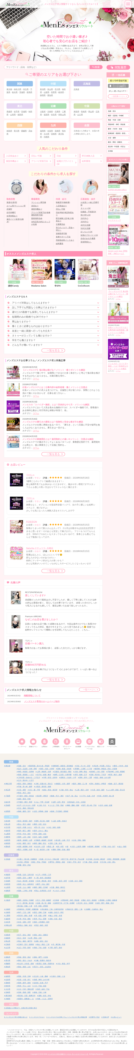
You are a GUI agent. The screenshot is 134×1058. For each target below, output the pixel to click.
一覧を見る (53, 350)
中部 (11, 817)
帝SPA (34, 286)
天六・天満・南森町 (44, 900)
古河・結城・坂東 (106, 805)
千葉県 (7, 796)
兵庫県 (57, 111)
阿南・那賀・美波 (24, 957)
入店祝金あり (12, 156)
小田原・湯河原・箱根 (43, 786)
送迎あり (35, 206)
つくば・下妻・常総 (56, 805)
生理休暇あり (12, 216)
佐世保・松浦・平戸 (41, 983)
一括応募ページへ (118, 96)
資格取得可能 (61, 233)
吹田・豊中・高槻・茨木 (105, 903)
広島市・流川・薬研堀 (26, 944)
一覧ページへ (89, 690)
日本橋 (110, 151)
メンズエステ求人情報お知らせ (16, 1017)
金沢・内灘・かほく (25, 827)
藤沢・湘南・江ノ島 (80, 783)
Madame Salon (15, 286)
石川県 (57, 89)
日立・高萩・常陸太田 (26, 808)
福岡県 (43, 131)
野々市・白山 (40, 827)
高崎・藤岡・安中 (24, 811)
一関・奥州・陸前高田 (43, 878)
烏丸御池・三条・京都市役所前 (53, 909)
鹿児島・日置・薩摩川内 (26, 995)
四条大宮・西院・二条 (74, 909)
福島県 (20, 114)
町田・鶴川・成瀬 (115, 774)
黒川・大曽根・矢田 (25, 849)
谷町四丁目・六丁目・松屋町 (64, 903)
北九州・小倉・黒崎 (41, 976)
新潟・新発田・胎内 (25, 821)
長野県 (54, 92)
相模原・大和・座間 (63, 783)
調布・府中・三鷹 (85, 777)
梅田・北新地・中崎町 (116, 115)
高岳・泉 (51, 846)
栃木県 (15, 92)
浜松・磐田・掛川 (24, 843)
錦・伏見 (60, 846)
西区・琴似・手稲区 (39, 862)
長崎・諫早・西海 (24, 983)
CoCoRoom (60, 286)
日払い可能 (36, 156)
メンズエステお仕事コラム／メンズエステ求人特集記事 (67, 1017)
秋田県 (7, 884)
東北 (11, 871)
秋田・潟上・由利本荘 (26, 884)
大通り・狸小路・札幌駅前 (27, 859)
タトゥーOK (86, 208)
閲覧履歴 (120, 67)
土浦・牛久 (42, 805)
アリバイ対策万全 (39, 161)
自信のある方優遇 (88, 238)
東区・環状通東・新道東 (116, 859)
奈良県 (54, 114)
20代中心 (84, 218)
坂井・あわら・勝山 (41, 830)
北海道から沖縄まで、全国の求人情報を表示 (21, 1008)
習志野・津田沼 (42, 796)
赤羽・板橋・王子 (81, 774)
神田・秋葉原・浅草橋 (26, 771)
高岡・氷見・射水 (40, 824)
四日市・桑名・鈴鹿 (25, 915)
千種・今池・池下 (109, 846)
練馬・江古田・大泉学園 (62, 774)
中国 (11, 931)
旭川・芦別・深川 (74, 862)
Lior (80, 286)
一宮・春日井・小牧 (42, 849)
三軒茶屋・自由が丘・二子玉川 (29, 777)
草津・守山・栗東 (40, 919)
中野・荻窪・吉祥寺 (50, 777)
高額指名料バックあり (65, 240)
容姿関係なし (86, 242)
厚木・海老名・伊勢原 (98, 783)
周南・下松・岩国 (40, 947)
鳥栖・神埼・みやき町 (41, 979)
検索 (97, 67)
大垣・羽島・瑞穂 (79, 840)
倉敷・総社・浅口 (41, 941)
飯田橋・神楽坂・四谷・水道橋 (106, 769)
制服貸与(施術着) (63, 202)
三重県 (7, 915)
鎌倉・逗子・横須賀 (116, 783)
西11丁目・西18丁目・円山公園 (73, 859)
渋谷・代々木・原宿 (83, 766)
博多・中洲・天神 (114, 120)
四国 (11, 953)
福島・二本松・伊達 (25, 890)
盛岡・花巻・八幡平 (25, 878)
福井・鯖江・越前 (24, 830)
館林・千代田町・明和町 (59, 811)
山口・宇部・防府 (24, 947)
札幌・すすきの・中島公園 (49, 859)
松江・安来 (22, 938)
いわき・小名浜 (59, 890)
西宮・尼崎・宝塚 (40, 912)
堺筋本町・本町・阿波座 (116, 124)
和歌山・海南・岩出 (25, 925)
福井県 (7, 830)
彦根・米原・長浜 (55, 919)
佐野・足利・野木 (59, 802)
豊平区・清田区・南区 (57, 862)
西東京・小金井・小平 (68, 777)
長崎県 (57, 131)
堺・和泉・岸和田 (41, 906)
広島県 (7, 944)
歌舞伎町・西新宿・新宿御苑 (118, 133)
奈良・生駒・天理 (24, 922)
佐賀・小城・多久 (24, 979)
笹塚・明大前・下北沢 (98, 774)
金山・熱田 (122, 846)
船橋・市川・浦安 (57, 796)
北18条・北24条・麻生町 (96, 859)
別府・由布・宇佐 (43, 989)
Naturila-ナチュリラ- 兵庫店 (39, 548)
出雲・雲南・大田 (35, 938)
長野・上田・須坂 (24, 837)
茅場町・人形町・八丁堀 (83, 769)
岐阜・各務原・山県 (25, 840)
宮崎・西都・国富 (24, 992)
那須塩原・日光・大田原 (77, 802)
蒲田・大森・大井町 (47, 769)
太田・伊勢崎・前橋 (41, 811)
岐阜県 (61, 92)
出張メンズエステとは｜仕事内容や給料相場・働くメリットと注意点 (118, 330)
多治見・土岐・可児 (63, 840)
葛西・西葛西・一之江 (26, 774)
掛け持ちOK (86, 215)
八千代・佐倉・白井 (88, 796)
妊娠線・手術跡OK (88, 212)
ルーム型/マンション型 (16, 206)
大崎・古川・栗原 (76, 881)
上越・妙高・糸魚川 (60, 821)
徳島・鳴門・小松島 (41, 957)
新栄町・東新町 (94, 846)
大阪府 (43, 111)
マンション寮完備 (38, 202)
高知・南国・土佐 (24, 967)
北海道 (76, 89)
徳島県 (9, 131)
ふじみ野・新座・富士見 (116, 790)
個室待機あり (12, 161)
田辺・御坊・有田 (41, 925)
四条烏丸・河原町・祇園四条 (28, 909)
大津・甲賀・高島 (24, 919)
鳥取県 (76, 111)
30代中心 (84, 222)
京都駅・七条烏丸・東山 (94, 909)
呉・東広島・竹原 (59, 944)
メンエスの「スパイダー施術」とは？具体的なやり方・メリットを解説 (118, 366)
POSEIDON (31, 522)
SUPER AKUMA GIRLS (117, 190)
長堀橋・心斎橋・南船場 (108, 900)
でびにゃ (30, 475)
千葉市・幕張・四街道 (26, 796)
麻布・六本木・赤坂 (115, 129)
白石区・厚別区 (23, 862)
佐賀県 (50, 131)
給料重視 (86, 161)
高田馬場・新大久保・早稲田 (39, 766)
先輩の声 (106, 1017)
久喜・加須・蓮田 (98, 790)
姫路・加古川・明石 (56, 912)
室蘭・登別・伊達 (24, 865)
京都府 (50, 111)
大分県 (46, 134)
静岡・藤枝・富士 (40, 843)
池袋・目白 (112, 111)
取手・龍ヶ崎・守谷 (89, 805)
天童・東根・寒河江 (58, 887)
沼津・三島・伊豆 (55, 843)
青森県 (9, 111)
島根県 (83, 111)
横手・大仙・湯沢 (43, 884)
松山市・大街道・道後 (26, 963)
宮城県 (24, 111)
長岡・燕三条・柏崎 (42, 821)
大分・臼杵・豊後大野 (26, 989)
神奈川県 (17, 89)
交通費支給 (60, 224)
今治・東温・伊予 (63, 963)
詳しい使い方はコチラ (117, 91)
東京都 (9, 89)
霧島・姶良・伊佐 (44, 995)
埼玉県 (26, 89)
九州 (11, 972)
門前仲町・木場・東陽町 (116, 771)
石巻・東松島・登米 (44, 881)
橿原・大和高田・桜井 (41, 922)
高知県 (7, 967)
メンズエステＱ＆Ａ (38, 1017)
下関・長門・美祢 (55, 947)
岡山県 (91, 111)
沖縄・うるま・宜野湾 (45, 999)
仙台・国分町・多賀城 (26, 881)
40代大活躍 (85, 225)
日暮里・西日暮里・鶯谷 (62, 771)
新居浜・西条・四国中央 (45, 963)
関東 (11, 762)
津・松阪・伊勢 (40, 915)
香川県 (16, 131)
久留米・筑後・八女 (58, 976)
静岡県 (43, 95)
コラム (36, 379)
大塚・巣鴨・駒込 (81, 771)
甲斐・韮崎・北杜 (40, 834)
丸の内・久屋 (40, 846)
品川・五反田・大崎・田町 (27, 769)
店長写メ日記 (95, 1017)
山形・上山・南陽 (24, 887)
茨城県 (22, 92)
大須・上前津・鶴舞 (78, 846)
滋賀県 (46, 114)
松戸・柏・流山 (72, 796)
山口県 (80, 114)
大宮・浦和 (112, 138)
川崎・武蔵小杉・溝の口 (44, 783)
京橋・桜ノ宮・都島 (44, 903)
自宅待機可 (11, 212)
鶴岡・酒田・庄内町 (41, 887)
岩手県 (16, 111)
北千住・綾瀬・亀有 (44, 774)
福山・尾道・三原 (43, 944)
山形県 (13, 114)
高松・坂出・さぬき (25, 960)
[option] (67, 30)
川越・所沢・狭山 (66, 790)
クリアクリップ (114, 220)
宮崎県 (54, 134)
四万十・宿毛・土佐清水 (42, 967)
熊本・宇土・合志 (24, 986)
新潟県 (43, 89)
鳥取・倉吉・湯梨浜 (41, 935)
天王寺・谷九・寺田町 (85, 903)
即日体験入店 (88, 156)
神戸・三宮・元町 (24, 912)
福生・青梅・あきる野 (103, 777)
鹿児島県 (8, 995)
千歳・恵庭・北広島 (91, 862)
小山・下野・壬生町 (42, 802)
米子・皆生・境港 (24, 935)
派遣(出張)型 (12, 202)
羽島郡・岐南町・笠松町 (44, 840)
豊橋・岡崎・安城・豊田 (61, 849)
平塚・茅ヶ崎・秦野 (25, 786)
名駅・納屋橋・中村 (25, 846)
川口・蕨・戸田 (34, 790)
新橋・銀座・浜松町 (64, 769)
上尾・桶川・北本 (82, 790)
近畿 (11, 896)
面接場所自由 (36, 218)
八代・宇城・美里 (40, 986)
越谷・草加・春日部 (50, 790)
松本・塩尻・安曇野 (41, 837)
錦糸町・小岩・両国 (97, 771)
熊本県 (7, 986)
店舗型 (9, 209)
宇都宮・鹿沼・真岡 (25, 802)
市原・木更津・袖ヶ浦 (106, 796)
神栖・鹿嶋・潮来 (73, 805)
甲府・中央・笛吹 (24, 834)
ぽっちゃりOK (86, 232)
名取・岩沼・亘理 (60, 881)
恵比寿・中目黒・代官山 (116, 146)
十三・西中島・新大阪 (26, 903)
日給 (59, 156)
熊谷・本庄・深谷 (24, 793)
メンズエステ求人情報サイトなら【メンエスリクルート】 (68, 1054)
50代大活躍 (85, 228)
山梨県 (46, 92)
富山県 (50, 89)
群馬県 (29, 92)
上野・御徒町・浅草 (44, 771)
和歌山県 (62, 114)
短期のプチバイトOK (65, 162)
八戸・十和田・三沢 (44, 874)
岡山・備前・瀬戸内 (25, 941)
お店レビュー (117, 1017)
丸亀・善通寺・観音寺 (43, 960)
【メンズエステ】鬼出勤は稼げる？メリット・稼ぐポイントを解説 (118, 293)
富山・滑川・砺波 (24, 824)
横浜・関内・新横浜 (115, 142)
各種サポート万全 (63, 237)
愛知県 (50, 95)
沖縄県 (46, 137)
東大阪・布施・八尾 (25, 906)
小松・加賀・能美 (54, 827)
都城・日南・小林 (40, 992)
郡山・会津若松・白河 (43, 890)
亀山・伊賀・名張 (55, 915)
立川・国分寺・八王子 (26, 780)
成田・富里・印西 (24, 799)
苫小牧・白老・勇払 (108, 862)
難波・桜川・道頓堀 (89, 900)
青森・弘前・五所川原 (26, 874)
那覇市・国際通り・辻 (26, 999)
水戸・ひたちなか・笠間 (26, 805)
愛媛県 (24, 131)
